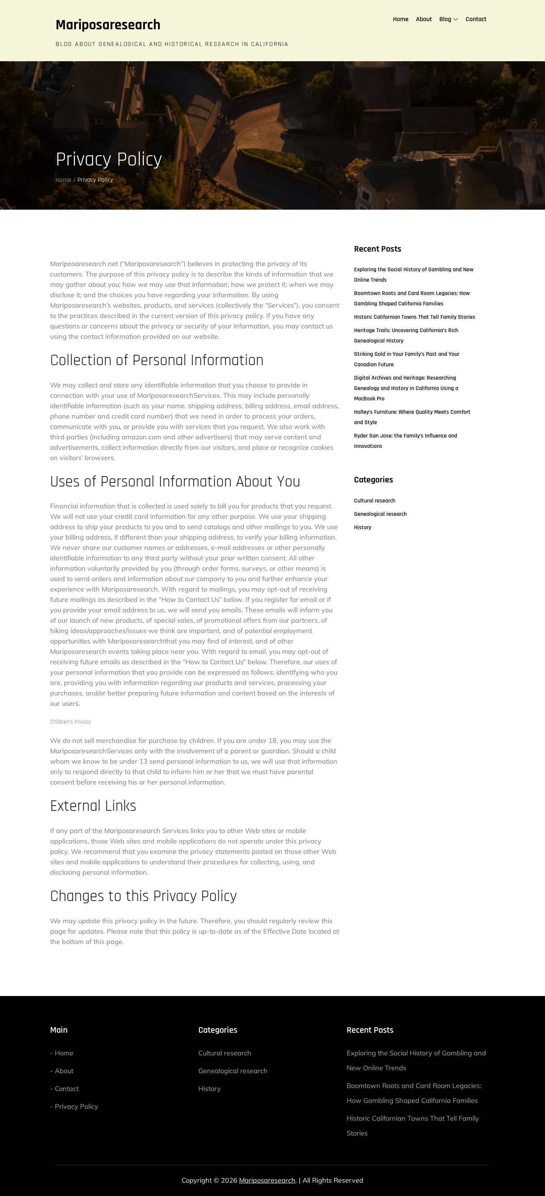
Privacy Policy (76, 1106)
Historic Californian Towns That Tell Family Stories (414, 317)
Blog (445, 19)
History (362, 527)
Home (401, 19)
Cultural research (374, 501)
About (424, 19)
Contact (476, 19)
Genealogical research (380, 514)
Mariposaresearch (108, 25)
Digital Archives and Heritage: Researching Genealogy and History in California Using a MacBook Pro (406, 388)
